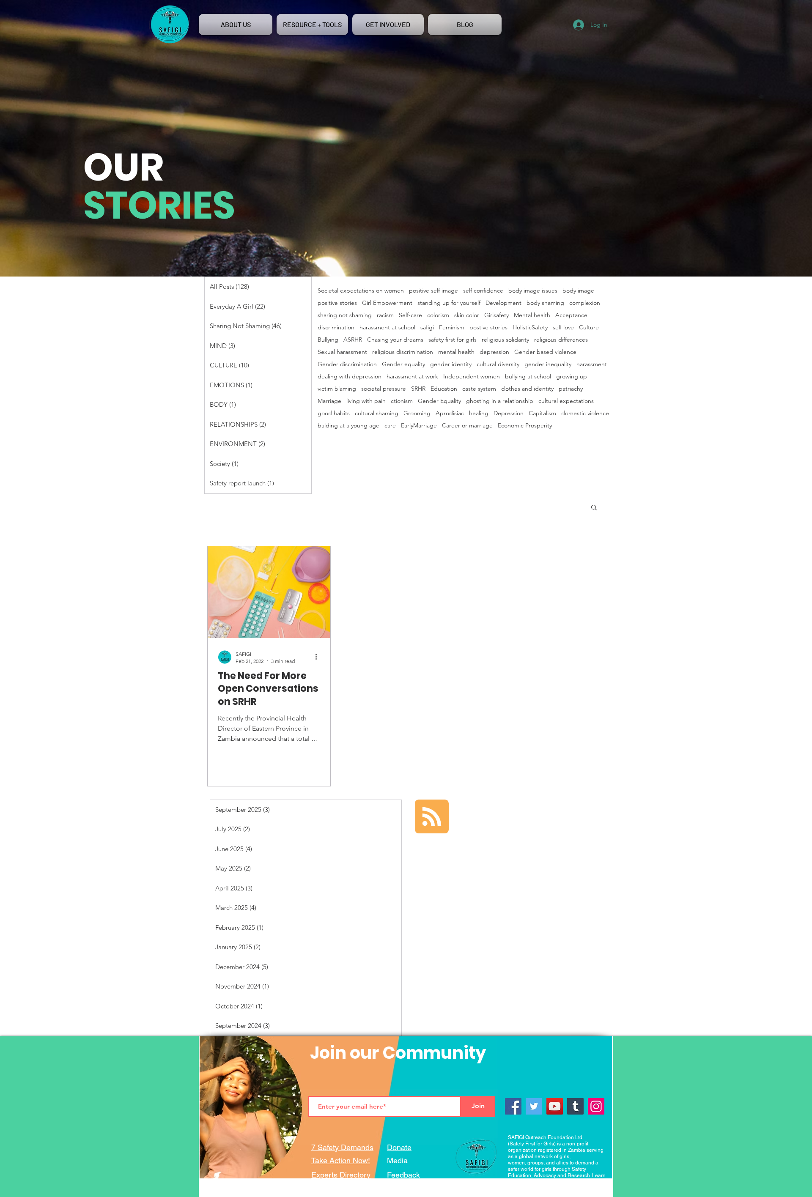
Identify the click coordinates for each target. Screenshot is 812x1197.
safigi (427, 327)
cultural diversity (498, 364)
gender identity (451, 364)
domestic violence (585, 413)
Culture (589, 327)
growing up (571, 376)
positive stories (337, 303)
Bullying (328, 339)
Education (444, 388)
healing (478, 413)
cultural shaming (376, 413)
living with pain (366, 401)
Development (503, 303)
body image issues (532, 290)
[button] (594, 508)
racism (385, 315)
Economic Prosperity (525, 425)
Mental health (532, 315)
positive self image (433, 290)
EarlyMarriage (419, 425)
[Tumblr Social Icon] (575, 1106)
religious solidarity (505, 339)
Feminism (451, 327)
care (390, 425)
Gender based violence (545, 352)
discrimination (336, 327)
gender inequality (547, 364)
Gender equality (403, 364)
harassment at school (387, 327)
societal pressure (383, 388)
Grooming (417, 413)
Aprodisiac (450, 413)
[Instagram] (596, 1106)
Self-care (410, 315)
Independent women (471, 376)
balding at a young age (348, 425)
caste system (479, 388)
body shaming (545, 303)
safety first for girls (452, 339)
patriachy (571, 388)
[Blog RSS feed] (432, 817)
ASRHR (352, 339)
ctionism (402, 401)
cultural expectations (566, 401)
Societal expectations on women (361, 290)
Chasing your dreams (395, 339)
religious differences (561, 339)
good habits (334, 413)
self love (563, 327)
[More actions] (319, 657)
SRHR (418, 388)
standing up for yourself (448, 303)
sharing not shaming (345, 315)
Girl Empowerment (387, 303)
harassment (591, 364)
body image (578, 290)
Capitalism (542, 413)
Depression (509, 413)
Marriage (329, 401)
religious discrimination (402, 352)
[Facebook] (513, 1106)
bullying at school (528, 376)
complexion (584, 303)
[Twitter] (534, 1106)
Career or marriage (467, 425)
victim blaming (337, 388)
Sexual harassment (342, 352)
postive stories (488, 327)
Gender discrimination (347, 364)
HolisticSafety (530, 327)
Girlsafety (496, 315)
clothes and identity (527, 388)
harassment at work (412, 376)
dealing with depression (349, 376)
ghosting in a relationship (499, 401)
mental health (456, 352)
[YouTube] (554, 1106)
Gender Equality (439, 401)
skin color (466, 315)
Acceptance (571, 315)
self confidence (483, 290)
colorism (438, 315)
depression (494, 352)
